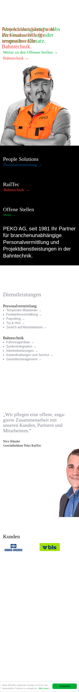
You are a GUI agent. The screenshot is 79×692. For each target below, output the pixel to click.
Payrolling (13, 318)
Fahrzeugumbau (18, 342)
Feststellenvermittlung (22, 314)
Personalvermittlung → (22, 164)
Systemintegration (19, 346)
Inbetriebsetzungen (20, 350)
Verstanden (64, 686)
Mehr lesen (44, 688)
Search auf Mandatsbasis (24, 327)
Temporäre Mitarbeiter (22, 310)
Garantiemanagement (21, 359)
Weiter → (9, 215)
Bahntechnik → (16, 58)
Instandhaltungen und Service (27, 355)
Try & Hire (13, 323)
